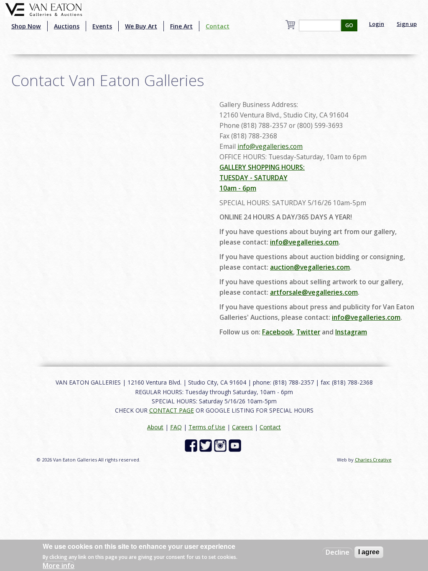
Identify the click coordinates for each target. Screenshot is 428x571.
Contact (217, 26)
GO (349, 25)
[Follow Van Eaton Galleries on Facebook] (192, 445)
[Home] (43, 8)
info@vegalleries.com (270, 146)
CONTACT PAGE (171, 410)
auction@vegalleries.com (310, 267)
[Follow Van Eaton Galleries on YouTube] (236, 445)
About (155, 427)
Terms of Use (207, 427)
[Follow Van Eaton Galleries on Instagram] (221, 445)
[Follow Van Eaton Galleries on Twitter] (206, 445)
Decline (337, 552)
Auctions (66, 26)
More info (58, 565)
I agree (369, 552)
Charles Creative (373, 459)
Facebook (277, 331)
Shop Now (26, 26)
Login (376, 24)
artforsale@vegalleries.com (314, 292)
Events (102, 26)
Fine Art (181, 26)
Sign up (407, 24)
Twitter (308, 331)
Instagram (351, 331)
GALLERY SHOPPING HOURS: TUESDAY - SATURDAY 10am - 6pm (262, 178)
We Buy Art (141, 26)
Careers (242, 427)
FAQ (176, 427)
